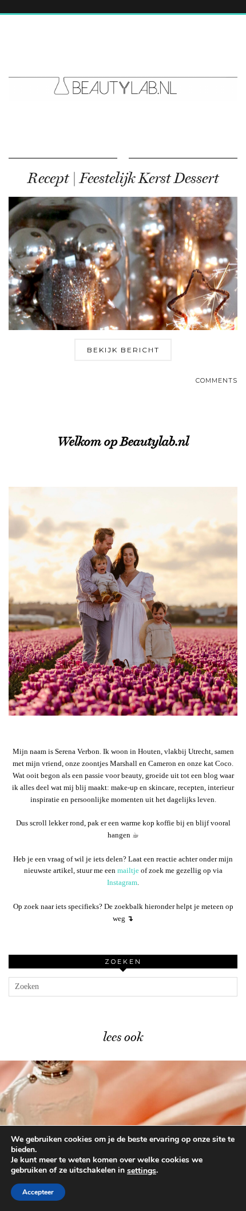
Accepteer (38, 1192)
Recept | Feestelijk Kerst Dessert (123, 178)
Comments (216, 380)
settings (141, 1171)
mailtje (128, 870)
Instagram (122, 882)
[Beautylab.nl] (123, 65)
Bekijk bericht (123, 350)
